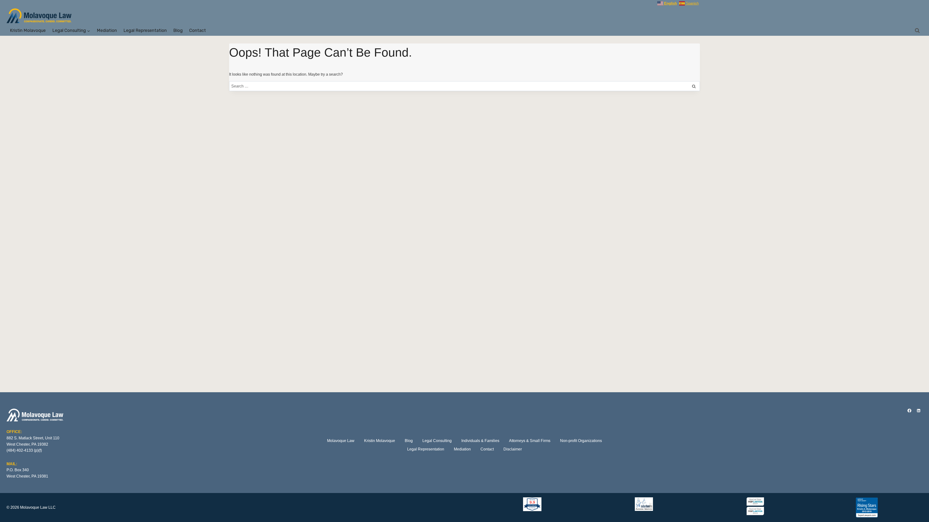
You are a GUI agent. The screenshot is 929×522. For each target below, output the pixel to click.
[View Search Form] (917, 31)
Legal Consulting (437, 441)
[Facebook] (909, 410)
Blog (178, 30)
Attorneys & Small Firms (529, 441)
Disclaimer (512, 449)
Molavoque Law (340, 441)
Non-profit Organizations (581, 441)
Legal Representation (145, 30)
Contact (197, 30)
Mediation (107, 30)
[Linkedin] (918, 410)
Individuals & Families (480, 441)
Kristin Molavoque (28, 30)
